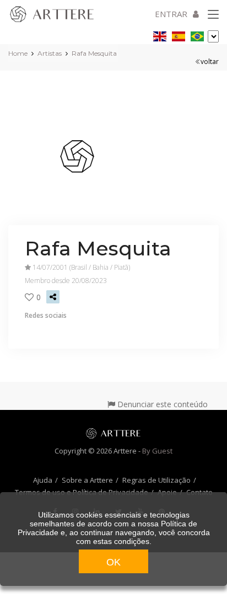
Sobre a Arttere (87, 480)
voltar (210, 61)
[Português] (197, 34)
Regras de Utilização (156, 480)
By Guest (157, 451)
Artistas (49, 53)
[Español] (178, 34)
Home (18, 53)
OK (113, 562)
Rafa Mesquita (94, 53)
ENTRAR (171, 13)
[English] (160, 34)
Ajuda (42, 480)
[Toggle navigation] (213, 15)
